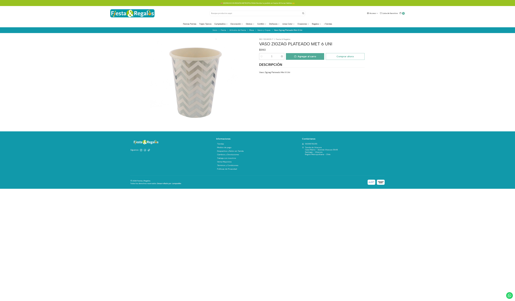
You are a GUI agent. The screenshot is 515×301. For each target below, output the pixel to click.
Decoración (236, 24)
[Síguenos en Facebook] (145, 150)
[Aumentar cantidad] (282, 56)
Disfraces (273, 24)
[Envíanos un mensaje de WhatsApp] (509, 295)
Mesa (251, 30)
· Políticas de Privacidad (226, 169)
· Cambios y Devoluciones (227, 154)
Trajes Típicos (205, 24)
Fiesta (223, 30)
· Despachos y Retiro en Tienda (230, 151)
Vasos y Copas (264, 30)
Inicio (215, 30)
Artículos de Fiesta (237, 30)
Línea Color (287, 24)
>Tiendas (328, 24)
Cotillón (260, 24)
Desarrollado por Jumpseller (169, 183)
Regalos (315, 24)
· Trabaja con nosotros (226, 158)
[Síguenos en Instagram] (141, 150)
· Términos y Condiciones (227, 165)
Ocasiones (302, 24)
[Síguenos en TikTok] (149, 150)
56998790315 (311, 144)
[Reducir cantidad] (261, 56)
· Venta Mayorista (223, 162)
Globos (249, 24)
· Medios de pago (223, 147)
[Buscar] (303, 13)
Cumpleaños (220, 24)
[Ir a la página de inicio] (132, 13)
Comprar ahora (345, 56)
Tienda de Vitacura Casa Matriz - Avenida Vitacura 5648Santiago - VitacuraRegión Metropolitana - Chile (321, 151)
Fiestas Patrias (189, 24)
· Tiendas (220, 144)
